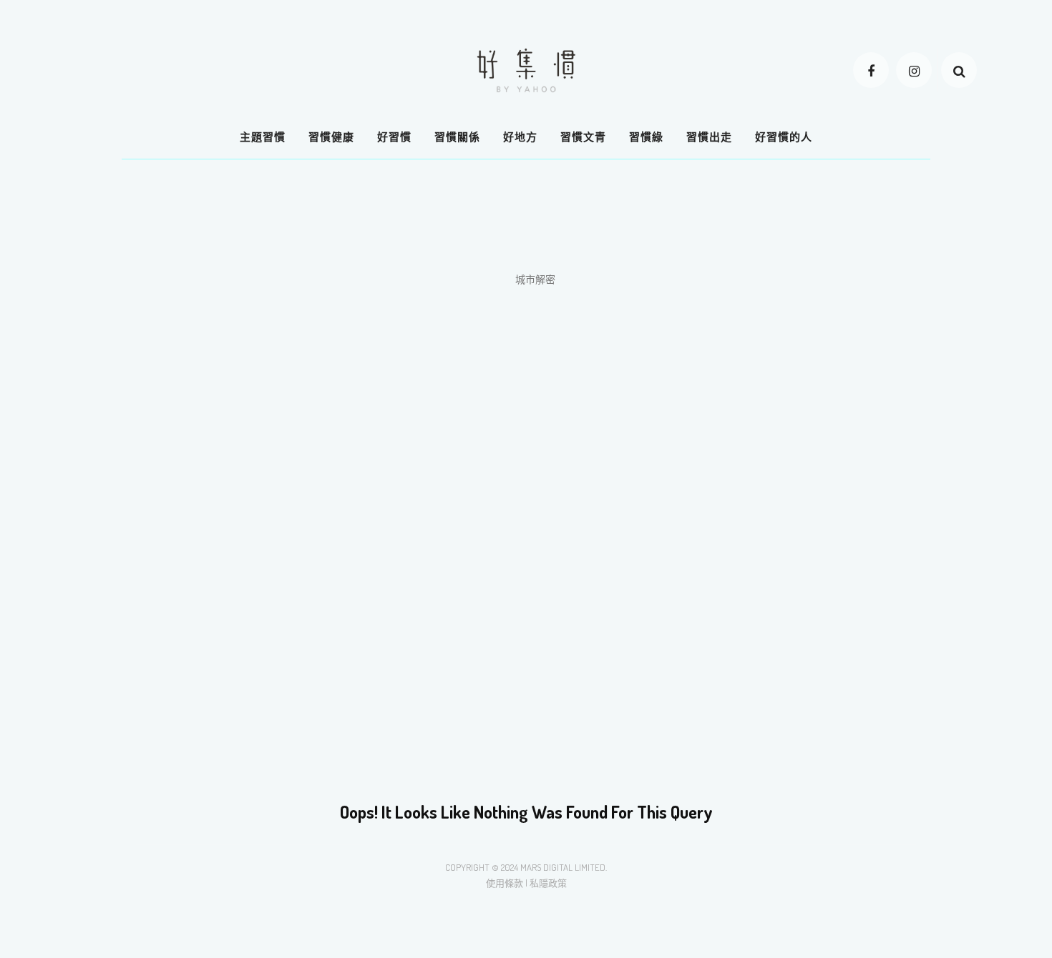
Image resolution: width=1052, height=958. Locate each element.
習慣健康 (331, 137)
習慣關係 (457, 137)
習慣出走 (709, 137)
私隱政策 (548, 883)
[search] (959, 70)
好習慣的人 (783, 137)
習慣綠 (646, 137)
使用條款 (504, 883)
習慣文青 (583, 137)
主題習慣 (263, 137)
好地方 (520, 137)
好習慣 (394, 137)
